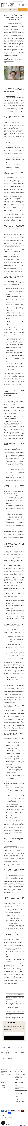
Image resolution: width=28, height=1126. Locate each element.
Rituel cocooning (19, 1099)
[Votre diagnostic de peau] (3, 1123)
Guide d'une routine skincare (19, 1088)
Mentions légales (19, 1071)
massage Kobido (10, 96)
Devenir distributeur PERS (6, 1072)
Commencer (23, 9)
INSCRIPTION (14, 1038)
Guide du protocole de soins (20, 1085)
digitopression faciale (11, 846)
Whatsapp (3, 1085)
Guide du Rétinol (19, 1093)
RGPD (16, 1079)
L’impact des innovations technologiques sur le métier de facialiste (15, 1013)
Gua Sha (8, 551)
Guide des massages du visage (20, 1096)
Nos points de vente (20, 1069)
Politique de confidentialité (18, 1077)
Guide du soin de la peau (21, 1090)
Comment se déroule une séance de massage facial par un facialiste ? (15, 1003)
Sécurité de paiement (20, 1074)
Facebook (3, 1087)
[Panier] (22, 5)
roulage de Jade (10, 683)
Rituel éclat (17, 1098)
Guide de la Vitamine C (20, 1091)
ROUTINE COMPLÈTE (18, 1)
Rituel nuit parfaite (19, 1101)
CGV (16, 1072)
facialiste (14, 31)
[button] (24, 1125)
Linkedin (3, 1088)
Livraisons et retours (6, 1074)
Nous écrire (4, 1069)
